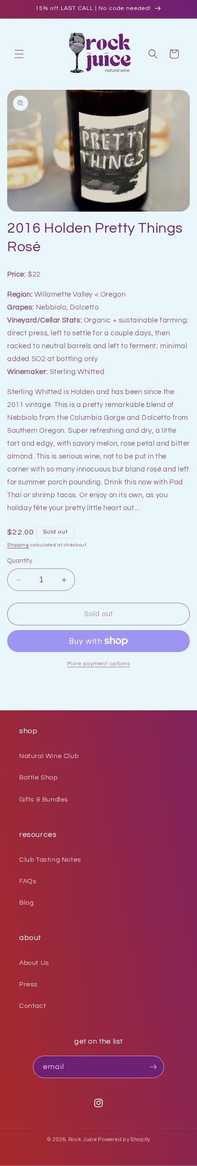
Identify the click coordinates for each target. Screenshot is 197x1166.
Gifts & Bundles (43, 799)
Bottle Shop (38, 777)
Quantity (19, 560)
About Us (34, 963)
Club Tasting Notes (50, 859)
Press (28, 984)
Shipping (18, 545)
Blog (26, 902)
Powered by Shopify (124, 1139)
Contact (32, 1006)
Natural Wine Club (48, 756)
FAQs (27, 881)
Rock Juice (83, 1139)
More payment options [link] (98, 664)
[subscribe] (153, 1067)
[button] (19, 53)
